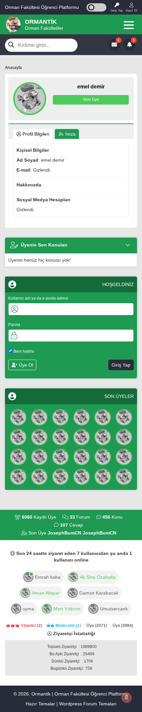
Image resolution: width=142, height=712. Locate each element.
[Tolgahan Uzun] (39, 436)
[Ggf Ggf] (60, 436)
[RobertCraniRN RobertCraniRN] (123, 456)
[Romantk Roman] (102, 436)
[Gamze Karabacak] (72, 592)
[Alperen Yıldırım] (60, 456)
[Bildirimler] (129, 45)
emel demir (91, 86)
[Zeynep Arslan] (123, 416)
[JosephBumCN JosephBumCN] (18, 416)
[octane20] (47, 608)
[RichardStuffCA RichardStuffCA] (18, 436)
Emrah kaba (47, 577)
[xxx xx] (81, 436)
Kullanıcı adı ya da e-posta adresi (38, 298)
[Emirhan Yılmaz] (81, 456)
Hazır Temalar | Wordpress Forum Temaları (71, 703)
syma (28, 608)
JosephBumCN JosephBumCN (82, 532)
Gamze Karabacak (98, 593)
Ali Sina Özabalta (98, 577)
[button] (129, 25)
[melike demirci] (102, 476)
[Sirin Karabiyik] (18, 456)
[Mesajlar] (114, 45)
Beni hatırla (23, 351)
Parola (14, 324)
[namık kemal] (39, 476)
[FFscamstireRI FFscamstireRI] (60, 416)
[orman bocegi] (81, 416)
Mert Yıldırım (67, 608)
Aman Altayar (46, 593)
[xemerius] (73, 576)
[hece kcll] (60, 476)
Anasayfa (13, 67)
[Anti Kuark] (39, 416)
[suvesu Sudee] (102, 456)
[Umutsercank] (93, 608)
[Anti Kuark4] (39, 456)
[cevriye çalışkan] (123, 476)
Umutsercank (114, 608)
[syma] (16, 608)
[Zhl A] (123, 436)
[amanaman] (25, 592)
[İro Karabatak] (102, 416)
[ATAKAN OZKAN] (18, 476)
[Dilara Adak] (81, 476)
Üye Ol (25, 365)
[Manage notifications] (126, 697)
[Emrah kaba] (28, 576)
